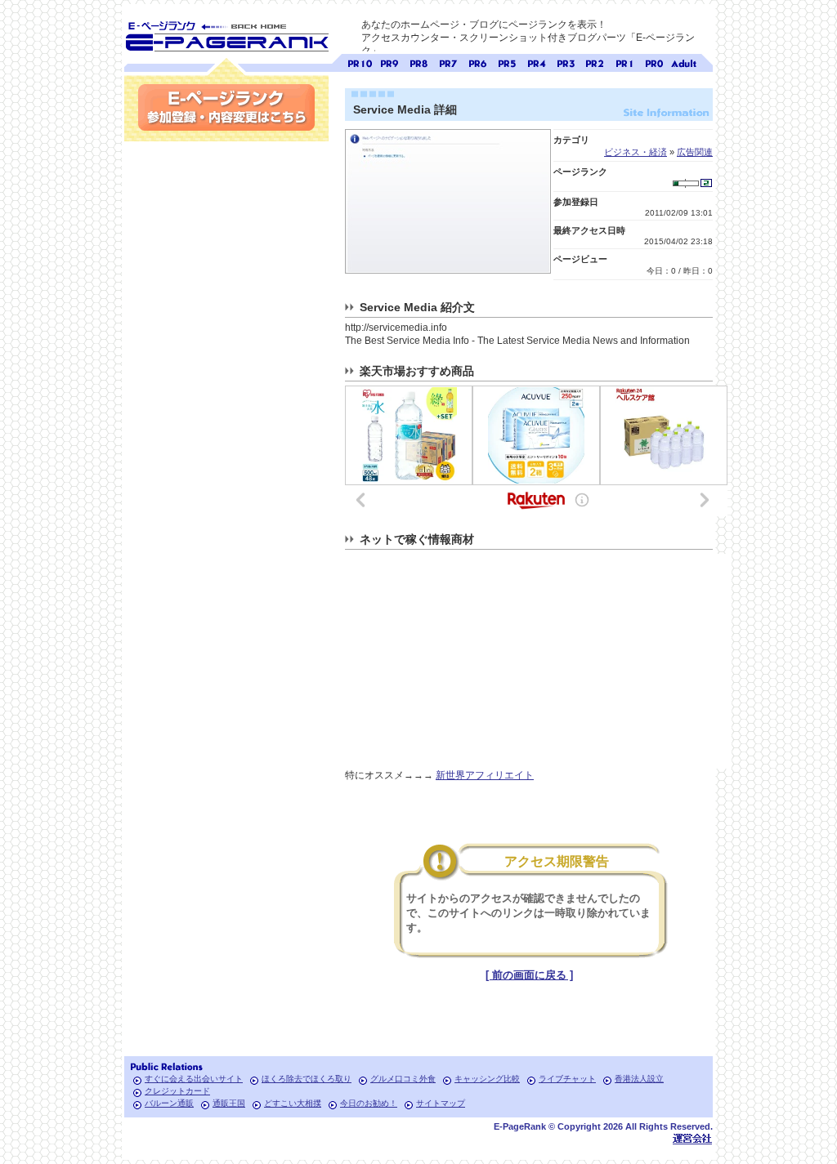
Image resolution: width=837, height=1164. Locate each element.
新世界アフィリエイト (485, 775)
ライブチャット (567, 1078)
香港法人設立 (639, 1078)
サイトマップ (440, 1103)
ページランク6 (477, 61)
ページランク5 (506, 61)
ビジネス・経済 (635, 152)
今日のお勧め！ (368, 1103)
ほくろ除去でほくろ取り (306, 1078)
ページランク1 (624, 61)
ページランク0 (654, 61)
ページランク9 (389, 61)
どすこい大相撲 (292, 1103)
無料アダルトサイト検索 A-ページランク (683, 61)
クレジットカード (177, 1090)
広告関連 (695, 152)
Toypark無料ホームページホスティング (692, 1138)
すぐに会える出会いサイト (194, 1078)
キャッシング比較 (487, 1078)
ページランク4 (536, 61)
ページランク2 (595, 61)
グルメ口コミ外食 (403, 1078)
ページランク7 (448, 61)
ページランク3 (565, 61)
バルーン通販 (169, 1103)
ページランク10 (359, 61)
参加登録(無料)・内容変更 (226, 107)
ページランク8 (418, 61)
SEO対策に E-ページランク (226, 33)
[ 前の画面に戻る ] (529, 975)
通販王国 (229, 1103)
